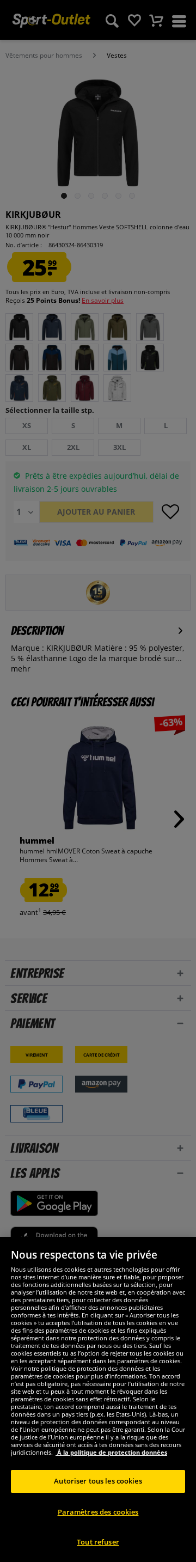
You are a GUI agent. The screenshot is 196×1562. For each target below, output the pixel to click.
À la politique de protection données (111, 1452)
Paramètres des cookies (98, 1512)
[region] (98, 1399)
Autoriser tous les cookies (98, 1481)
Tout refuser (98, 1542)
